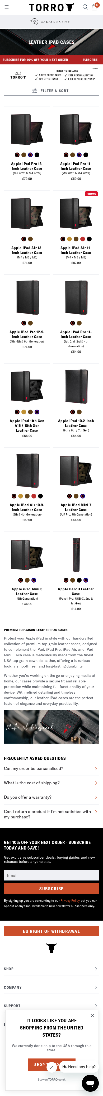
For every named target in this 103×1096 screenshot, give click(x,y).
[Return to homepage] (51, 7)
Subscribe (51, 888)
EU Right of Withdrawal (51, 931)
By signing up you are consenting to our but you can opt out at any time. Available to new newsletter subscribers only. (50, 903)
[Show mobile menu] (6, 8)
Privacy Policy (70, 901)
